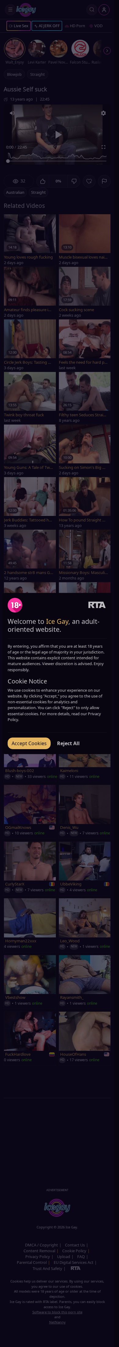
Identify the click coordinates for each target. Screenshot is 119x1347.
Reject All (68, 743)
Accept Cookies (29, 743)
